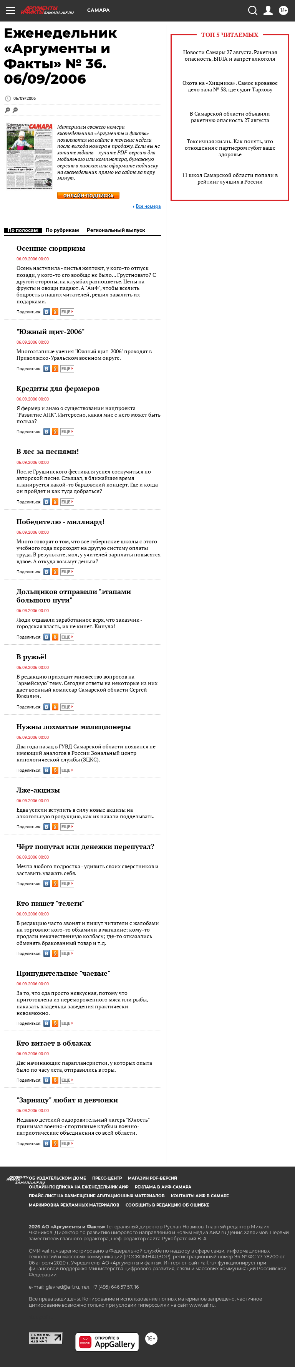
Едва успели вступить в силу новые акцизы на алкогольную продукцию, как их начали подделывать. (85, 813)
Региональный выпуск (116, 230)
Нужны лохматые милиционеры (74, 726)
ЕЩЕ (66, 311)
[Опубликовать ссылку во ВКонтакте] (46, 311)
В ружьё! (31, 656)
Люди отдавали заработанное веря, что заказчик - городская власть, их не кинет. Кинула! (79, 623)
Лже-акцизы (38, 789)
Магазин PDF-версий (152, 1178)
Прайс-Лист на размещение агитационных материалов (97, 1195)
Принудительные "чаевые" (63, 973)
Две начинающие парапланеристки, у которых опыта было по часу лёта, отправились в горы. (84, 1066)
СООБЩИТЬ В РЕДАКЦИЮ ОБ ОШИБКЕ (167, 1205)
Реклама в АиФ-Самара (163, 1187)
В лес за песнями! (48, 451)
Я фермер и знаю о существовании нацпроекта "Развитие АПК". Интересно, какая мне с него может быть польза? (89, 415)
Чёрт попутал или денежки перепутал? (85, 846)
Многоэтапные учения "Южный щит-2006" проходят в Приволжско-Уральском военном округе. (84, 354)
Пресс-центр (107, 1178)
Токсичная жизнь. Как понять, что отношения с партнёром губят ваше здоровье (230, 147)
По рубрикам (62, 230)
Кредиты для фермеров (58, 388)
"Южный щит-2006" (51, 331)
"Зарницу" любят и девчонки (67, 1099)
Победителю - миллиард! (60, 521)
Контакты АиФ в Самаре (200, 1195)
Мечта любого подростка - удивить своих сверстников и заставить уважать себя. (88, 869)
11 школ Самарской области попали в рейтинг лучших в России (230, 178)
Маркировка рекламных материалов (74, 1205)
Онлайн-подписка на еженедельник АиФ (79, 1187)
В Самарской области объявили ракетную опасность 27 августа (230, 116)
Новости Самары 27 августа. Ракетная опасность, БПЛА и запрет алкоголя (230, 55)
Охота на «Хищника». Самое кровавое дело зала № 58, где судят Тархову (230, 86)
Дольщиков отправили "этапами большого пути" (74, 595)
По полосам (23, 230)
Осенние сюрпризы (51, 248)
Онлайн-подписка (88, 196)
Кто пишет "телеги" (51, 903)
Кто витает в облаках (54, 1043)
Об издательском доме (57, 1178)
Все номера (148, 206)
